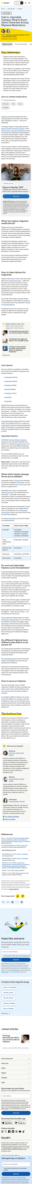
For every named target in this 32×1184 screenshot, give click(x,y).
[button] (18, 3)
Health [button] (3, 1068)
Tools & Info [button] (4, 1063)
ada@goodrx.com (16, 1148)
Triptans (20, 8)
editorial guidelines (14, 889)
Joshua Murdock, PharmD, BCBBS (16, 780)
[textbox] (16, 951)
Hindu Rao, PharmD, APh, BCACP (15, 35)
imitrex (13, 104)
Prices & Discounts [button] (7, 1059)
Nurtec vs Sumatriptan (10, 987)
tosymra (20, 104)
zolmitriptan (5, 107)
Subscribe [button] (16, 960)
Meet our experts (10, 819)
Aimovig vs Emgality (9, 1003)
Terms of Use (15, 970)
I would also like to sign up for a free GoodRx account (17, 956)
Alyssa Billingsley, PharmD (9, 36)
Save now (16, 196)
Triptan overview (7, 44)
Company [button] (4, 1078)
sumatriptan (5, 104)
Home (2, 8)
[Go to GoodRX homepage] (5, 3)
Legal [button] (3, 1082)
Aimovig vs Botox (8, 998)
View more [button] (4, 1013)
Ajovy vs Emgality (8, 1008)
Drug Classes (11, 8)
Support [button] (3, 1073)
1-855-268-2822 (7, 1148)
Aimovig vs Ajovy (8, 992)
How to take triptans (21, 44)
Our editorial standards (12, 817)
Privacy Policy (4, 972)
